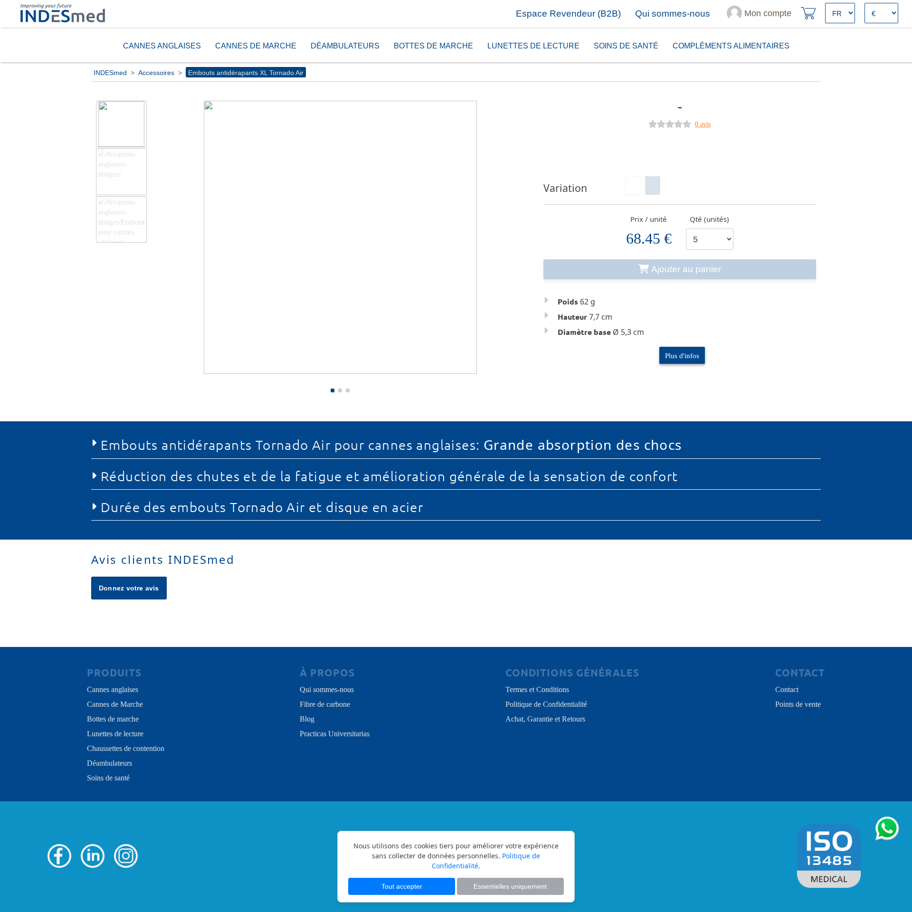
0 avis (703, 123)
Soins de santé (108, 777)
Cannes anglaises (162, 45)
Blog (307, 718)
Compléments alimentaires (731, 45)
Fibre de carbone (325, 703)
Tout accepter (401, 886)
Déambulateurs (345, 45)
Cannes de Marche (255, 45)
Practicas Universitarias (335, 733)
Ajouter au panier (686, 269)
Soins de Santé (626, 45)
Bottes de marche (433, 45)
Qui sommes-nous (327, 689)
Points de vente (798, 703)
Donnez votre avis (129, 588)
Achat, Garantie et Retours (545, 718)
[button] (332, 390)
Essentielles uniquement (510, 886)
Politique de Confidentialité (546, 703)
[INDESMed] (61, 13)
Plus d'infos (682, 355)
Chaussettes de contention (125, 747)
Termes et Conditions (537, 689)
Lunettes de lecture (533, 45)
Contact (786, 689)
